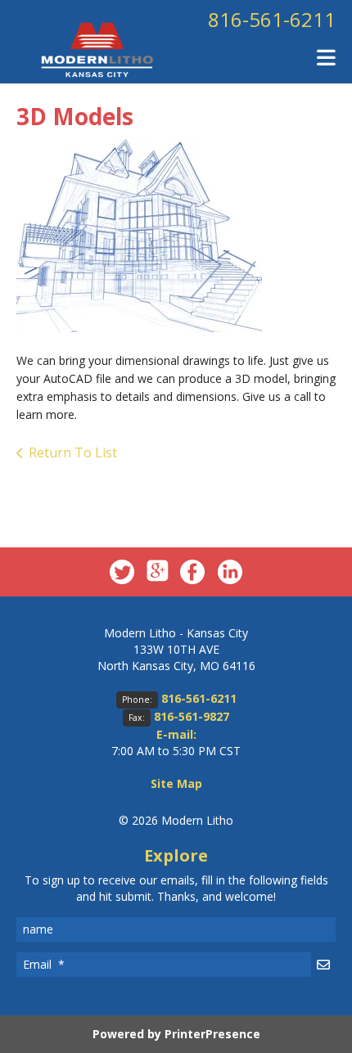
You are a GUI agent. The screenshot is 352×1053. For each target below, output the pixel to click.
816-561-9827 (191, 716)
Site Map (176, 783)
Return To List (73, 452)
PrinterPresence (212, 1034)
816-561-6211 (272, 19)
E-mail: (176, 734)
